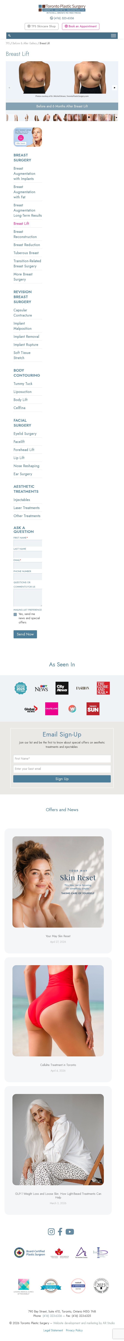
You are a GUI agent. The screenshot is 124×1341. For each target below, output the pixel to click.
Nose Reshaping (26, 465)
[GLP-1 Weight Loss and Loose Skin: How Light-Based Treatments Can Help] (58, 1139)
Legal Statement (53, 1330)
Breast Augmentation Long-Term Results (28, 210)
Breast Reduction (27, 244)
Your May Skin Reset (58, 936)
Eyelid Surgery (25, 433)
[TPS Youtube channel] (69, 1232)
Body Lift (20, 399)
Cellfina (19, 407)
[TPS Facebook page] (60, 1232)
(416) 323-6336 (63, 18)
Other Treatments (27, 515)
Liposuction (23, 391)
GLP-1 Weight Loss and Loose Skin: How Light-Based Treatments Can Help (58, 1196)
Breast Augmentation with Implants (24, 173)
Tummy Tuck (23, 383)
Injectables (22, 499)
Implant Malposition (23, 326)
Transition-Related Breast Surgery (27, 263)
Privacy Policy (74, 1330)
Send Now (25, 634)
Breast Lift (21, 223)
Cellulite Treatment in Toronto (58, 1065)
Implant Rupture (26, 344)
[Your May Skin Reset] (58, 882)
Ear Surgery (23, 473)
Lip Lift (19, 457)
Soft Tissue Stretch (22, 355)
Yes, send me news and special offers (29, 618)
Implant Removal (26, 336)
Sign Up (62, 779)
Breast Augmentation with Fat (24, 192)
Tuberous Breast (26, 252)
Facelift (19, 441)
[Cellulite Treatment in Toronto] (58, 1011)
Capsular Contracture (23, 312)
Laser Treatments (27, 507)
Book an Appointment (82, 26)
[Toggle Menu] (113, 35)
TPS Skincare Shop (43, 26)
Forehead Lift (24, 449)
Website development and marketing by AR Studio (84, 1323)
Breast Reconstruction (25, 234)
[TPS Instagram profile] (51, 1232)
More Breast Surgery (23, 277)
